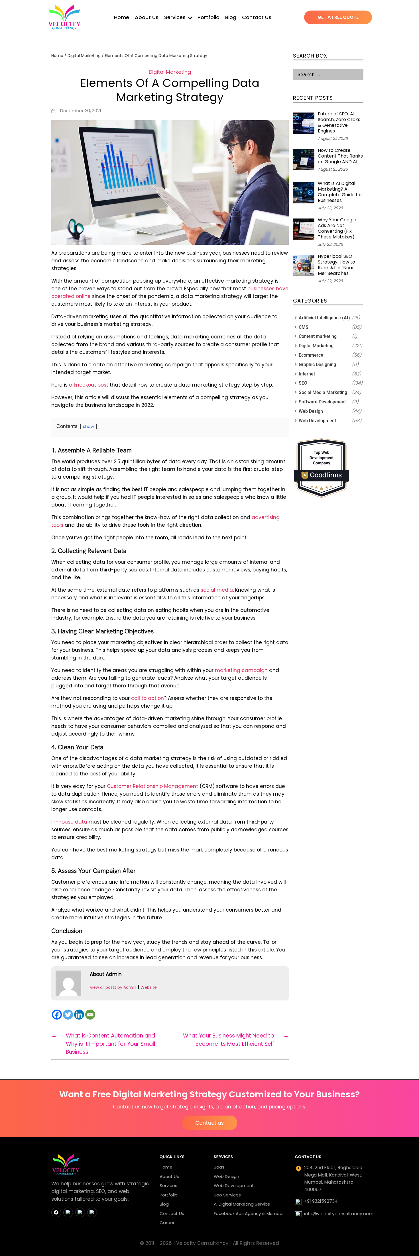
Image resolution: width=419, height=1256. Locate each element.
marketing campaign (241, 670)
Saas (219, 1167)
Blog (230, 17)
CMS (303, 327)
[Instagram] (68, 1212)
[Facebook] (57, 1015)
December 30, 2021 (80, 110)
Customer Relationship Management (152, 786)
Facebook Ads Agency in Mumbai (248, 1213)
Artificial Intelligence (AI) (324, 317)
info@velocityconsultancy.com (338, 1213)
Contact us (209, 1122)
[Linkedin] (79, 1015)
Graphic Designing (317, 364)
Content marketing (318, 336)
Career (167, 1223)
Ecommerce (311, 355)
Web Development (317, 420)
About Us (146, 17)
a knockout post (88, 384)
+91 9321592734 (321, 1201)
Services (175, 17)
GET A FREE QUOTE (338, 17)
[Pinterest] (92, 1212)
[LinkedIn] (80, 1212)
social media (217, 590)
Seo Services (227, 1195)
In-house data (69, 821)
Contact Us (256, 17)
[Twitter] (68, 1015)
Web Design (311, 411)
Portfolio (208, 17)
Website (149, 987)
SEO (303, 383)
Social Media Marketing (323, 392)
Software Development (322, 402)
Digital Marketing (84, 55)
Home (121, 17)
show (88, 426)
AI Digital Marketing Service (242, 1204)
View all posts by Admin (113, 987)
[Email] (90, 1015)
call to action (147, 698)
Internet (307, 374)
